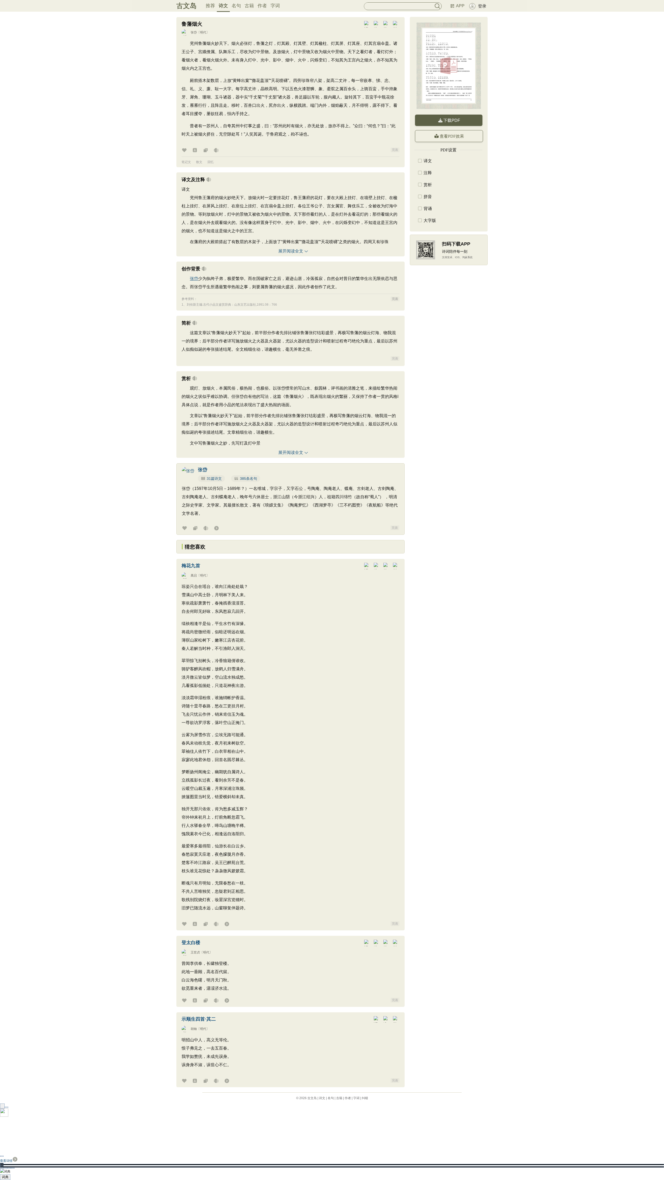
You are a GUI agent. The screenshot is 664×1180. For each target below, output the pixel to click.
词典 (5, 1177)
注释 (428, 173)
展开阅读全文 (290, 251)
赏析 (428, 184)
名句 (236, 5)
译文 (428, 161)
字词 (275, 5)
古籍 (249, 5)
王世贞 (195, 952)
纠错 (365, 1098)
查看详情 (6, 1161)
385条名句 (248, 478)
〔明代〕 (203, 32)
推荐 (210, 5)
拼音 (428, 196)
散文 (199, 162)
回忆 (211, 162)
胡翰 (194, 1029)
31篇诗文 (214, 478)
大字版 (430, 220)
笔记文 (186, 162)
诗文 (223, 5)
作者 (262, 5)
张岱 (194, 32)
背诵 (428, 208)
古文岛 (186, 6)
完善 (395, 150)
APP (460, 6)
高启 (194, 575)
